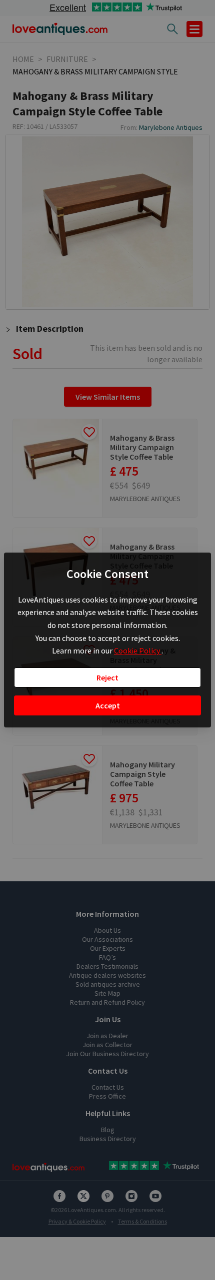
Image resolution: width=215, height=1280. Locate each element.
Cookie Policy (138, 650)
